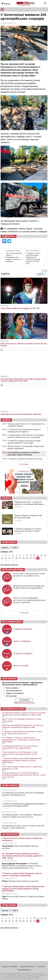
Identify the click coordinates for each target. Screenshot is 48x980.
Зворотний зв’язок (27, 966)
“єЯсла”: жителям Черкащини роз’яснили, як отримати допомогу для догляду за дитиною (29, 600)
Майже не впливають (15, 693)
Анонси (6, 498)
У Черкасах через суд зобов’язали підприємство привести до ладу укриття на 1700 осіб (33, 258)
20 (24, 558)
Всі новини (24, 464)
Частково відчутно (14, 690)
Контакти (41, 966)
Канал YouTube (21, 665)
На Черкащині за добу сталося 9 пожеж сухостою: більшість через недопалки (23, 827)
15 (6, 558)
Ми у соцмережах (12, 622)
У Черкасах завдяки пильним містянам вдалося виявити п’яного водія (23, 442)
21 (27, 558)
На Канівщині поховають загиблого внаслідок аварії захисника (23, 453)
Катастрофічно (12, 688)
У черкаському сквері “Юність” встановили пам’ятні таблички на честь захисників (25, 436)
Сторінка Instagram (22, 653)
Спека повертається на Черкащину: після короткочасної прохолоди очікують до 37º (19, 753)
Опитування (9, 679)
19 (20, 558)
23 (34, 558)
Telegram (43, 231)
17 (13, 558)
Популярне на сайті (13, 709)
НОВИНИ (6, 420)
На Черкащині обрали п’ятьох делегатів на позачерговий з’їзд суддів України (20, 747)
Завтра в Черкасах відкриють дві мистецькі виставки (28, 516)
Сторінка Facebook (22, 629)
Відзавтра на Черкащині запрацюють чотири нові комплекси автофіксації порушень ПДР (22, 726)
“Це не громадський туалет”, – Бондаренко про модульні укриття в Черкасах (14, 257)
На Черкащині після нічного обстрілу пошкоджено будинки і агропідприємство (23, 794)
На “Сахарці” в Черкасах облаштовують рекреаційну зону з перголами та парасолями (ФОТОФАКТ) (21, 740)
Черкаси (7, 4)
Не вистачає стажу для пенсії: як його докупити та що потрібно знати (29, 574)
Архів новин (9, 542)
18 (16, 558)
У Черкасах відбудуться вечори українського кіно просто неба (27, 530)
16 (9, 558)
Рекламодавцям (24, 970)
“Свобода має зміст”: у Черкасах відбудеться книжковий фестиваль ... (30, 503)
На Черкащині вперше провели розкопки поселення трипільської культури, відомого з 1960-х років (24, 714)
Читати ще (24, 613)
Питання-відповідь (13, 570)
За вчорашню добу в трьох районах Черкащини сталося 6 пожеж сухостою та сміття (22, 816)
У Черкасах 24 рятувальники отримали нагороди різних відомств (24, 430)
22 (31, 558)
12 (41, 555)
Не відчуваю (11, 696)
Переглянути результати (24, 702)
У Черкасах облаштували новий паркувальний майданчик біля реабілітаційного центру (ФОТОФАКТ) (21, 760)
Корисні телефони (9, 966)
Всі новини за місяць (9, 565)
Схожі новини (10, 785)
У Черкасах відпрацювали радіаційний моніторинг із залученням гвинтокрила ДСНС (24, 805)
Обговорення (9, 834)
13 (45, 555)
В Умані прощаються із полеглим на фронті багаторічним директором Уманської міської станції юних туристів (23, 775)
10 (34, 555)
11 (38, 555)
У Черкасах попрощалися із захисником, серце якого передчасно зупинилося (22, 732)
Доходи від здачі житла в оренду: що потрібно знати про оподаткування (28, 587)
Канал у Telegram (22, 641)
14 (2, 558)
